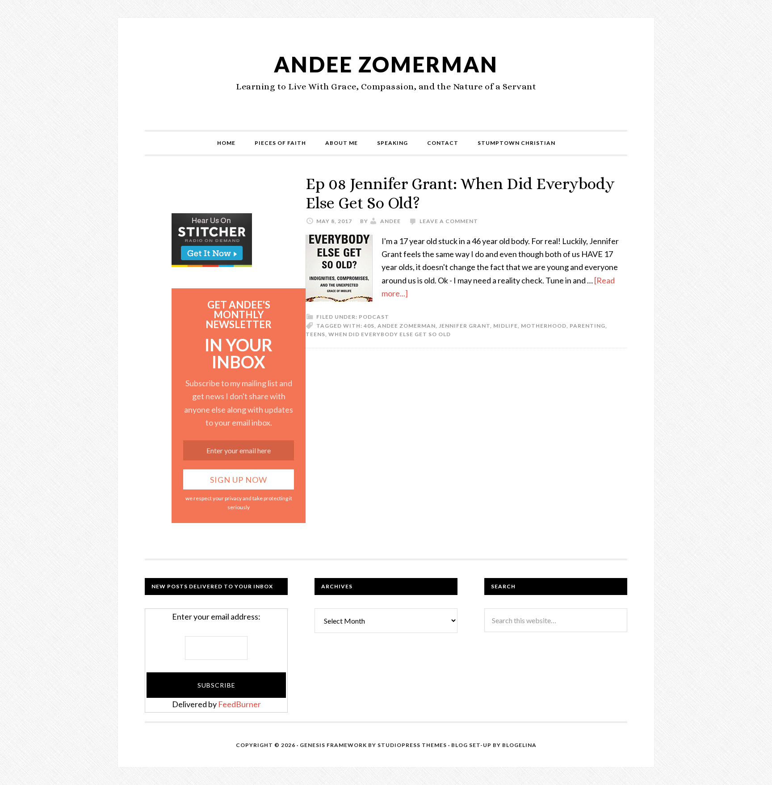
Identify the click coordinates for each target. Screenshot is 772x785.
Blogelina (519, 745)
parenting (587, 325)
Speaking (392, 142)
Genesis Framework (333, 745)
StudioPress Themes (412, 745)
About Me (341, 142)
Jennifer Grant (464, 325)
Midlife (505, 325)
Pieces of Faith (280, 142)
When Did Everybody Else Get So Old (389, 334)
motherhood (543, 325)
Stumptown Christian (516, 142)
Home (226, 142)
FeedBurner (239, 704)
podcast (374, 316)
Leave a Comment (449, 221)
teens (315, 334)
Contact (442, 142)
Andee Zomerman (386, 64)
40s (369, 325)
